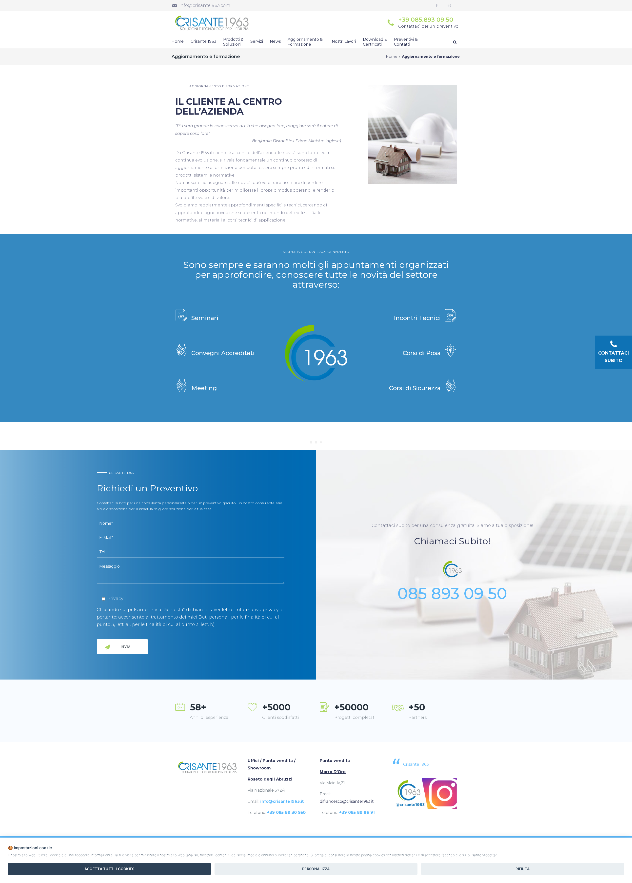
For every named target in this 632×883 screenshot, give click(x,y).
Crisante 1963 (416, 764)
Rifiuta (522, 869)
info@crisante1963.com (204, 5)
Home (391, 56)
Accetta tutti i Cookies (109, 869)
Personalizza (316, 869)
